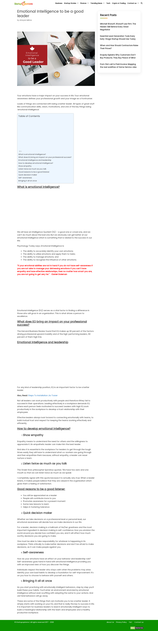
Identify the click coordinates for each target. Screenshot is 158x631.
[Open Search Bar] (141, 3)
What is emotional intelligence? (32, 154)
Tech (108, 3)
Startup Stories (70, 3)
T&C (130, 622)
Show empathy (24, 166)
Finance (83, 3)
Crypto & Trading (119, 3)
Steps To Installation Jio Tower (43, 395)
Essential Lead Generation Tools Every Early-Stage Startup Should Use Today (118, 37)
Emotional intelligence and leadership (34, 160)
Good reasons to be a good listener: (34, 172)
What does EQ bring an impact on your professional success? (44, 157)
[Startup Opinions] (24, 3)
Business (58, 3)
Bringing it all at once (27, 180)
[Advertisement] (44, 134)
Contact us (132, 3)
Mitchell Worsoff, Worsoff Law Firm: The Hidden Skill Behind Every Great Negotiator (118, 27)
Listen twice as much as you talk (32, 169)
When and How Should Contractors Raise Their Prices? (119, 47)
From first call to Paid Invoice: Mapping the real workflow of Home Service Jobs (118, 65)
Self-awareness (25, 177)
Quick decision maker (27, 175)
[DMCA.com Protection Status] (136, 629)
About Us (110, 622)
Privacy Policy (121, 622)
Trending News (96, 3)
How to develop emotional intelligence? (35, 163)
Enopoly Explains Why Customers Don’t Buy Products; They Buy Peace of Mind (118, 56)
